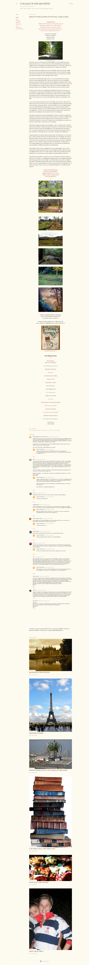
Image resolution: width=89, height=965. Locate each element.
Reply (34, 456)
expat (17, 19)
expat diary (18, 21)
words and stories (19, 28)
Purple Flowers (36, 531)
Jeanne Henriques (40, 449)
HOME (21, 8)
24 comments (34, 850)
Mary (34, 459)
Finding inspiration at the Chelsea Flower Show (48, 770)
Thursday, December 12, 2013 (53, 436)
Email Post (34, 428)
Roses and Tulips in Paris (38, 882)
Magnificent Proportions (39, 672)
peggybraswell (36, 504)
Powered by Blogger (45, 961)
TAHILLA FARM (35, 8)
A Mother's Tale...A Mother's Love (42, 849)
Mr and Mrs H (19, 24)
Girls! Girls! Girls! (36, 951)
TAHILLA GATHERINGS (44, 8)
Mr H (17, 25)
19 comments (34, 674)
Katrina (34, 590)
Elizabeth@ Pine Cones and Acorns (40, 436)
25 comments (34, 772)
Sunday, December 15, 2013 (49, 449)
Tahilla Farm (18, 27)
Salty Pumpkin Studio (37, 518)
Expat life (18, 22)
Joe (33, 556)
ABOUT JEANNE (27, 8)
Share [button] (17, 14)
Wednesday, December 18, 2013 (43, 600)
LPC (34, 492)
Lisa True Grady (55, 173)
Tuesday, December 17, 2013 (44, 576)
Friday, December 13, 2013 (40, 543)
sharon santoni (36, 576)
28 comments (34, 735)
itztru (34, 543)
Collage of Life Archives (35, 3)
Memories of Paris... (36, 733)
